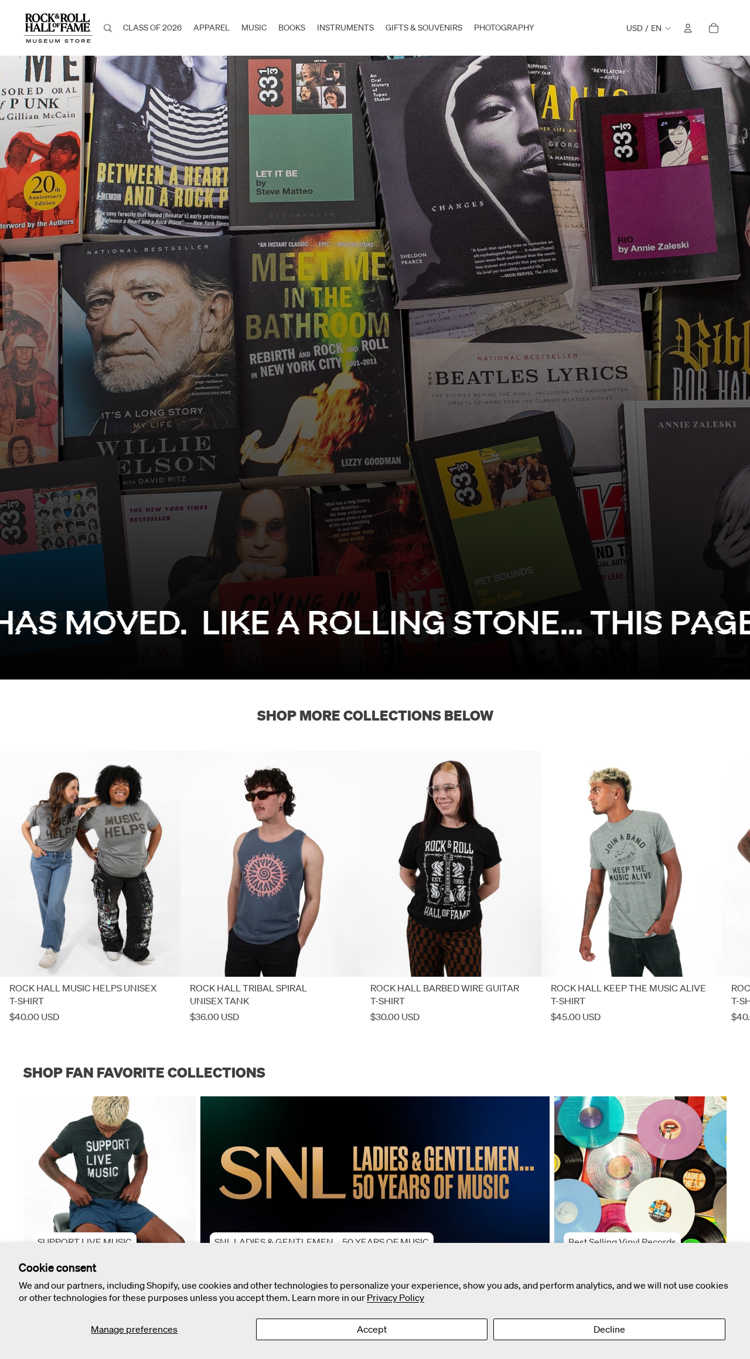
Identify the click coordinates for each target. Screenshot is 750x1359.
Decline (609, 1329)
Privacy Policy (395, 1297)
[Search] (108, 28)
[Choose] (162, 959)
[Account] (688, 28)
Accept (372, 1329)
